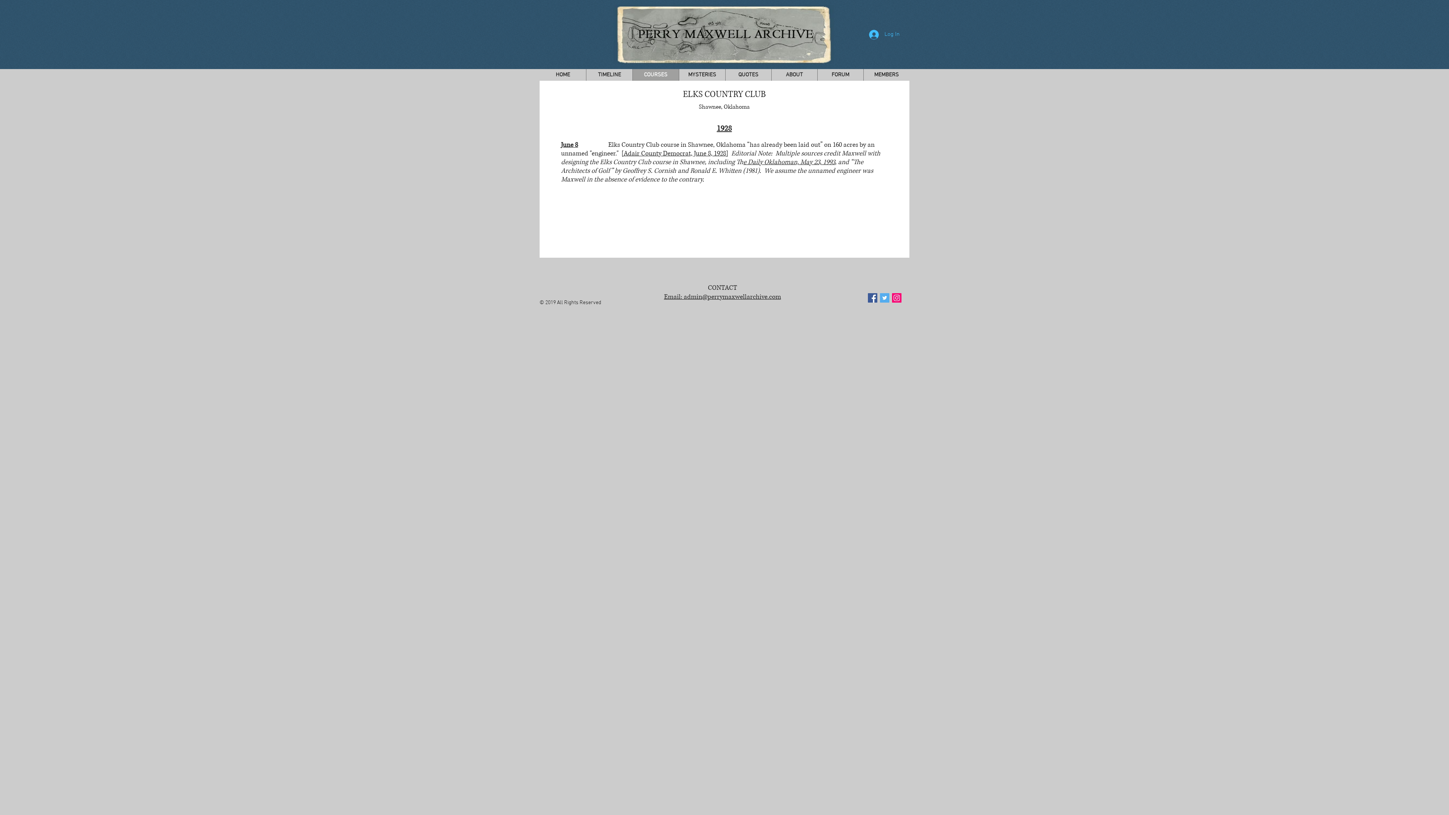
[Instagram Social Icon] (896, 298)
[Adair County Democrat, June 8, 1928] (674, 153)
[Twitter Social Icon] (884, 298)
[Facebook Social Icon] (872, 298)
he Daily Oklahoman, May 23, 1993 (789, 162)
